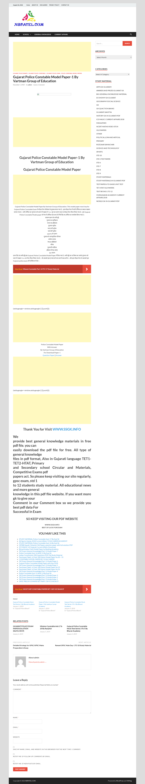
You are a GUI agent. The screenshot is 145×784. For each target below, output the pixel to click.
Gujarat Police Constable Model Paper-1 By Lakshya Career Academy (49, 604)
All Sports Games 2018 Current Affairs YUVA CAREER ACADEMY (43, 541)
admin (30, 85)
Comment (17, 689)
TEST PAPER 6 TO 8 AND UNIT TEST (109, 184)
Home (28, 5)
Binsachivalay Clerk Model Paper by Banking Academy (38, 549)
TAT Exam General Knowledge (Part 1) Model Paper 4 (38, 571)
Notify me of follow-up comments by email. (31, 756)
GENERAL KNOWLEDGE (42, 34)
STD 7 (98, 166)
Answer (59, 355)
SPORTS (99, 152)
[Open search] (130, 34)
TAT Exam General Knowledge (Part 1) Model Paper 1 (38, 579)
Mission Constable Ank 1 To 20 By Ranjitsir (51, 627)
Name (16, 717)
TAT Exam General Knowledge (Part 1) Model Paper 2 (38, 577)
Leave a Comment (39, 85)
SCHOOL (26, 34)
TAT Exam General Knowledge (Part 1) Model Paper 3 (38, 575)
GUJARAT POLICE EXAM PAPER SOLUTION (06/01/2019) (23, 628)
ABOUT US (35, 5)
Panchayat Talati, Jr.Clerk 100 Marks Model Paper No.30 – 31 (41, 557)
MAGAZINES (101, 123)
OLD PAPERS (101, 130)
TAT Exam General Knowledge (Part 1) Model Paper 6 (38, 561)
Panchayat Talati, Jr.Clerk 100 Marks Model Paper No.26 (39, 569)
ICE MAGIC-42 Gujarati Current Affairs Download (37, 547)
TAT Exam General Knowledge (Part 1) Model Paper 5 (38, 565)
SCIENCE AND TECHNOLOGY (107, 148)
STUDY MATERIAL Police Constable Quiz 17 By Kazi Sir (39, 539)
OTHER (99, 134)
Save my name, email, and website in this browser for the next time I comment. (47, 749)
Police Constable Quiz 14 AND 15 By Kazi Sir (35, 553)
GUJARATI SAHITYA (104, 112)
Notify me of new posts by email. (27, 763)
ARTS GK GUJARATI (104, 87)
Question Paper (48, 355)
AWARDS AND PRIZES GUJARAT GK (110, 90)
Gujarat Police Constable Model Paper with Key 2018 (38, 563)
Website (16, 737)
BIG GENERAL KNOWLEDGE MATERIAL (111, 94)
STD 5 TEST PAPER (103, 159)
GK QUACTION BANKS (105, 108)
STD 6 (98, 163)
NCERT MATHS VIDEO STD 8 (107, 126)
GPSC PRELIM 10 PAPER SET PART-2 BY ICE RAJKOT (39, 581)
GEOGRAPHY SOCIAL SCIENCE (108, 101)
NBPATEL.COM (30, 781)
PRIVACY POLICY (54, 5)
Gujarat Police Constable (37, 73)
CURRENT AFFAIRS (61, 34)
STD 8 (98, 170)
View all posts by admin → (37, 662)
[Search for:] (113, 43)
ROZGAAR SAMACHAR (105, 145)
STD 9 (98, 173)
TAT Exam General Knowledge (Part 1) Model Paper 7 (38, 551)
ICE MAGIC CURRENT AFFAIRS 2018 (110, 119)
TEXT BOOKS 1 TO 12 (104, 191)
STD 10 (99, 155)
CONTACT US (65, 5)
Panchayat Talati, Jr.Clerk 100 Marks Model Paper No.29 (39, 567)
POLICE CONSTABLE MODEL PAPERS (71, 73)
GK (97, 105)
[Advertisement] (52, 57)
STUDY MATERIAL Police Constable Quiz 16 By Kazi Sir (39, 543)
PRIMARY (100, 141)
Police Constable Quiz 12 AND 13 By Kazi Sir (35, 573)
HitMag (129, 781)
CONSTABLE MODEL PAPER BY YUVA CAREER (36, 559)
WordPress (120, 781)
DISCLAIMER (43, 5)
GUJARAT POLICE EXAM (53, 73)
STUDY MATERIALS (103, 177)
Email (16, 727)
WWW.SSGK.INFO (67, 429)
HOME (17, 34)
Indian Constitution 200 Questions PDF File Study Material (40, 555)
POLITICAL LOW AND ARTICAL (108, 137)
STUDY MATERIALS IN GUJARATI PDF (110, 181)
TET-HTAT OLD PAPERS (105, 188)
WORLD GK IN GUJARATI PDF (108, 201)
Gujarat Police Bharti (20, 73)
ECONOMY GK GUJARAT (106, 98)
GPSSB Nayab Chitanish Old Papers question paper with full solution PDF (46, 545)
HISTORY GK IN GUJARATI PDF (108, 116)
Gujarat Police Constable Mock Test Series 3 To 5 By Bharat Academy (75, 604)
